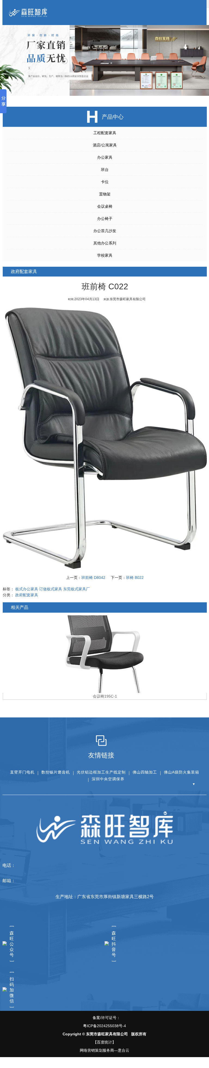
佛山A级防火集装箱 (181, 772)
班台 (105, 169)
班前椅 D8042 (93, 577)
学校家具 (104, 255)
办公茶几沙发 (104, 231)
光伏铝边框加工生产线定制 (101, 772)
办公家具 (104, 157)
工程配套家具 (104, 133)
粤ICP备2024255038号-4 (104, 1026)
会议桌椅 (104, 206)
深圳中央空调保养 (108, 779)
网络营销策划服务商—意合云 (104, 1050)
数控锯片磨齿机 (55, 772)
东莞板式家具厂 (76, 589)
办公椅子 (104, 218)
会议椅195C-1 (105, 696)
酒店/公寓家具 (105, 145)
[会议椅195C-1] (105, 654)
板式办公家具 (26, 589)
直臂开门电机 (22, 772)
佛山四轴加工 (145, 772)
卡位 (105, 182)
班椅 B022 (135, 577)
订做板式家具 (50, 589)
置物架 (104, 194)
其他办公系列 (104, 243)
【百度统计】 (104, 1042)
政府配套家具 (26, 595)
